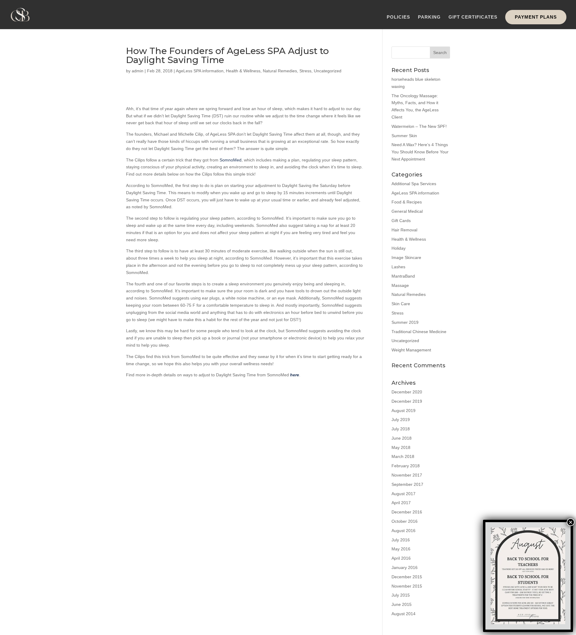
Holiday (399, 248)
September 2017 (407, 484)
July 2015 (401, 595)
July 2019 (401, 419)
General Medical (407, 211)
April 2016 (401, 558)
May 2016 (401, 548)
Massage (400, 285)
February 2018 (406, 465)
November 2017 (407, 475)
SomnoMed (231, 160)
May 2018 (401, 447)
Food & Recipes (407, 202)
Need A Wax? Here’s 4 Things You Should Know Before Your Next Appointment (420, 151)
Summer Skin (404, 135)
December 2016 (407, 512)
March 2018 (403, 456)
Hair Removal (404, 229)
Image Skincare (406, 257)
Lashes (398, 266)
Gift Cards (401, 220)
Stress (305, 70)
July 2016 (401, 539)
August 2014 (404, 613)
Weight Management (411, 350)
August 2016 (404, 530)
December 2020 (407, 392)
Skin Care (401, 303)
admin (137, 70)
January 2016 (405, 567)
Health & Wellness (243, 70)
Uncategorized (327, 70)
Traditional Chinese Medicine (419, 331)
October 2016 (405, 521)
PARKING (429, 17)
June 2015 (402, 604)
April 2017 (401, 502)
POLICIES (398, 17)
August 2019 (404, 410)
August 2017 (404, 493)
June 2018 (402, 438)
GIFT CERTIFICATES (472, 17)
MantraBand (403, 276)
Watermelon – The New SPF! (419, 126)
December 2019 (407, 401)
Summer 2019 (405, 322)
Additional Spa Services (414, 183)
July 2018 (401, 428)
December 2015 (407, 576)
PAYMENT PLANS (536, 17)
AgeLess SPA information (200, 70)
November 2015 (407, 586)
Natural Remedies (280, 70)
